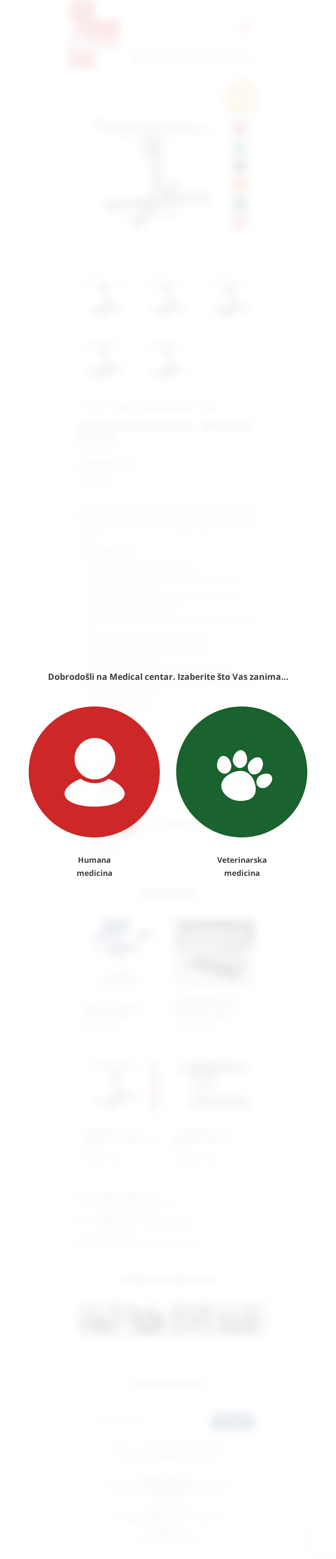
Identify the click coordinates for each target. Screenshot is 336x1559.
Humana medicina (94, 866)
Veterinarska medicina (242, 866)
